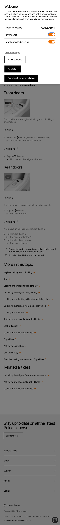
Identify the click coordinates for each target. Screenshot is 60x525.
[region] (30, 42)
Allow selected (15, 60)
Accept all (12, 69)
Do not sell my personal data (21, 78)
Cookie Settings (12, 52)
